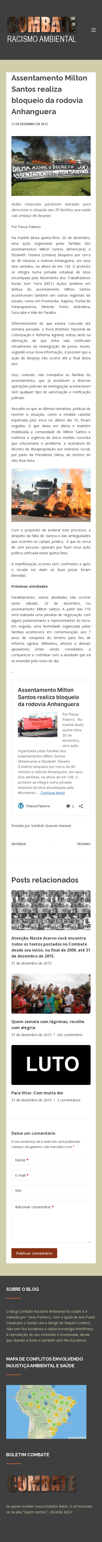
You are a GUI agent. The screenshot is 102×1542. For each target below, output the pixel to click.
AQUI (68, 1512)
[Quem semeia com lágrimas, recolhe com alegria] (51, 993)
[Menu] (93, 30)
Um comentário (69, 1034)
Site (18, 1190)
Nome (21, 1159)
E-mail (21, 1175)
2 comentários (68, 1100)
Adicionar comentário (34, 1206)
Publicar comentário (34, 1253)
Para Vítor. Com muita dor (37, 1093)
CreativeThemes (20, 1535)
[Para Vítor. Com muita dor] (51, 1065)
